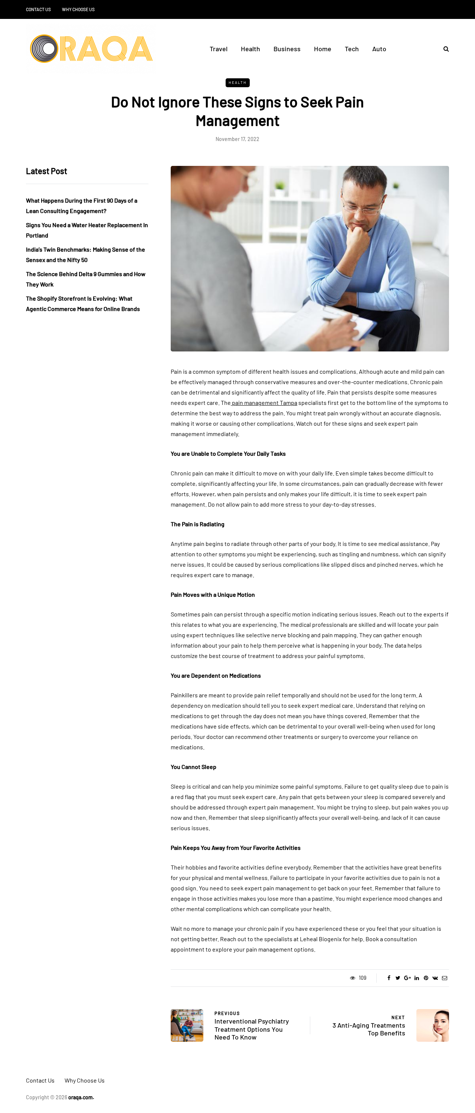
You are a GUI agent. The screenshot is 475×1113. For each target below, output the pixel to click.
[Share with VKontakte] (435, 978)
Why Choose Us (78, 9)
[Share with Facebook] (388, 978)
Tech (352, 49)
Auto (379, 49)
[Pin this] (425, 978)
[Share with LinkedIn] (416, 978)
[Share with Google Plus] (407, 978)
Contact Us (38, 9)
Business (287, 49)
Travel (218, 49)
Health (250, 49)
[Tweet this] (398, 978)
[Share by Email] (444, 978)
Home (322, 49)
